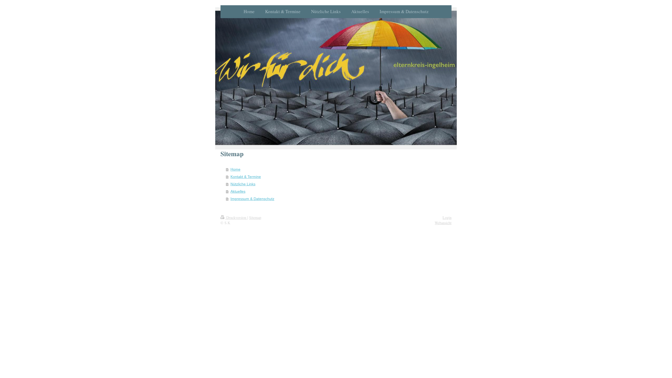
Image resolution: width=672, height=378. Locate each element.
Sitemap (255, 217)
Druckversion (236, 217)
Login (447, 217)
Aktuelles (237, 191)
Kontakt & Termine (245, 177)
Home (235, 169)
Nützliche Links (242, 184)
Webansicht (443, 222)
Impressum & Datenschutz (252, 199)
